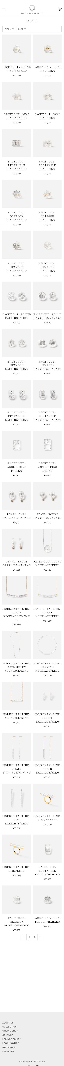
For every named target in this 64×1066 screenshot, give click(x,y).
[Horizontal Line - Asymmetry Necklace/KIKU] (16, 645)
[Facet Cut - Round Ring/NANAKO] (16, 49)
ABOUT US (8, 1023)
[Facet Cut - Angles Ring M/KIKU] (16, 445)
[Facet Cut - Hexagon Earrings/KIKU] (16, 343)
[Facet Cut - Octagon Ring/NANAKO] (16, 194)
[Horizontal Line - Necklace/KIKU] (16, 696)
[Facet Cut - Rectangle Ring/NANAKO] (16, 143)
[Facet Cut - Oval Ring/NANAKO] (16, 96)
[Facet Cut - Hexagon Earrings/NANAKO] (47, 343)
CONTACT (7, 1035)
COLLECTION (9, 1027)
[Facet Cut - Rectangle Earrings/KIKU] (16, 394)
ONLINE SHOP (10, 1031)
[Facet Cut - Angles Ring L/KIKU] (47, 445)
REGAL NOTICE (10, 1043)
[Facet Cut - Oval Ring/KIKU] (47, 96)
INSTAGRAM (9, 1047)
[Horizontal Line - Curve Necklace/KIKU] (47, 590)
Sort (20, 29)
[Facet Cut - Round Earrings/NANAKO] (47, 296)
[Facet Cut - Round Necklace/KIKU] (47, 543)
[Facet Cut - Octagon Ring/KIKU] (47, 194)
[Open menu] (6, 9)
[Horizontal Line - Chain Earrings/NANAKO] (16, 747)
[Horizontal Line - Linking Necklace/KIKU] (47, 645)
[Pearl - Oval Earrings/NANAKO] (16, 496)
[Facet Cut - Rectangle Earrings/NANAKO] (47, 394)
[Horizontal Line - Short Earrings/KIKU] (47, 696)
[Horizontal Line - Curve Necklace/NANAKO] (16, 590)
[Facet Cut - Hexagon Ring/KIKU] (47, 245)
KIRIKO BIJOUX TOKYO (30, 1061)
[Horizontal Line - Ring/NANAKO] (47, 798)
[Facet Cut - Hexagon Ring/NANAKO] (16, 245)
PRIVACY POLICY (11, 1039)
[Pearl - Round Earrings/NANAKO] (47, 496)
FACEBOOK (8, 1051)
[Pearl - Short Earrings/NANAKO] (16, 543)
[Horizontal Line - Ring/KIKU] (16, 849)
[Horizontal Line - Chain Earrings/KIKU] (47, 747)
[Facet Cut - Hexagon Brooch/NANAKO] (16, 899)
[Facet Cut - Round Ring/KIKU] (47, 49)
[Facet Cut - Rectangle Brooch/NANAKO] (47, 849)
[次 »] (40, 937)
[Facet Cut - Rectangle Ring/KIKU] (47, 143)
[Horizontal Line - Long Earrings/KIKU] (16, 798)
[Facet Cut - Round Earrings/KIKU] (16, 296)
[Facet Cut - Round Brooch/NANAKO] (47, 899)
